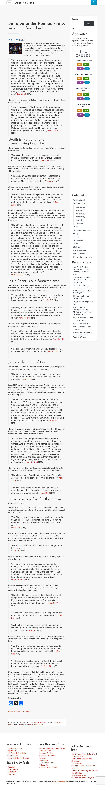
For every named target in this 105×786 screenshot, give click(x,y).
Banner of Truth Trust (15, 748)
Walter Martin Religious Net (81, 758)
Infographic (77, 237)
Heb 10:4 (16, 550)
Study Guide (77, 247)
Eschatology (80, 217)
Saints (75, 243)
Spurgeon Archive (46, 753)
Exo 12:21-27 (18, 274)
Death (41, 725)
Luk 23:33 (45, 492)
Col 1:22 (47, 666)
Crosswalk (11, 767)
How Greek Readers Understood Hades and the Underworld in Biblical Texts (83, 270)
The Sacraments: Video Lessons (82, 327)
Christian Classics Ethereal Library (52, 748)
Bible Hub (11, 774)
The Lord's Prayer (79, 250)
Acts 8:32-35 (53, 130)
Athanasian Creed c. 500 (83, 89)
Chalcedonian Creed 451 (83, 105)
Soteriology (80, 220)
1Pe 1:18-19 (25, 317)
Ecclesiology (80, 213)
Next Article (26, 711)
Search (75, 19)
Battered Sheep (77, 763)
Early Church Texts (46, 762)
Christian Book (12, 755)
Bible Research (45, 750)
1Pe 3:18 (16, 527)
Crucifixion (34, 725)
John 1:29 (27, 379)
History (75, 233)
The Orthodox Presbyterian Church (84, 754)
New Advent (75, 761)
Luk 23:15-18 (31, 462)
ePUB (86, 64)
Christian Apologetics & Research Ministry (83, 766)
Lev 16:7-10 (53, 420)
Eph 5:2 (32, 630)
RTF (87, 68)
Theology (79, 223)
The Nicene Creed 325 (83, 74)
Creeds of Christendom (47, 755)
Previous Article (14, 711)
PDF (79, 64)
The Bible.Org (76, 773)
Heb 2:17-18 (54, 602)
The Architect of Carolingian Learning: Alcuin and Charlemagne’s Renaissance (82, 311)
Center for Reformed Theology (18, 758)
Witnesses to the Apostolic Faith (83, 302)
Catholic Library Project (48, 767)
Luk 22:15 (52, 351)
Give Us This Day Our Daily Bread (81, 297)
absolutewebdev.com (61, 781)
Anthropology (81, 207)
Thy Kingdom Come (80, 323)
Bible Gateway (12, 769)
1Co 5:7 (49, 300)
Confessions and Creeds (82, 230)
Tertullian (42, 758)
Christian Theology (80, 203)
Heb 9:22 (45, 160)
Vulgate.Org (43, 765)
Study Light (11, 771)
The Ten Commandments (82, 257)
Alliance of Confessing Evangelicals (84, 770)
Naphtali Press (12, 750)
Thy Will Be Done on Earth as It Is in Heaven (83, 318)
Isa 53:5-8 (22, 93)
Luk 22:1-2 (59, 338)
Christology (80, 210)
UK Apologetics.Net (78, 775)
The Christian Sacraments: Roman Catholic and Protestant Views (83, 334)
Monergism (43, 760)
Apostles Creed (24, 3)
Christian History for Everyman (82, 777)
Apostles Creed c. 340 (83, 60)
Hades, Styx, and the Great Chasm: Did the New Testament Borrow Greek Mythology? (83, 289)
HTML (80, 68)
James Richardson (39, 722)
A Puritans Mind (77, 756)
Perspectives (78, 240)
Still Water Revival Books (16, 753)
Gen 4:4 (49, 181)
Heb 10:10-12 (18, 579)
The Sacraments (79, 253)
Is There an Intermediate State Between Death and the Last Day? (82, 279)
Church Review (78, 227)
